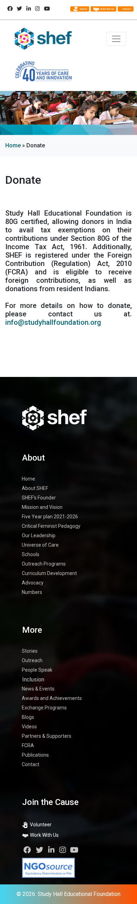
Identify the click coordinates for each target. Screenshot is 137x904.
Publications (35, 755)
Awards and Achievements (52, 698)
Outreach (32, 660)
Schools (30, 554)
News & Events (38, 689)
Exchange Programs (44, 707)
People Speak (37, 670)
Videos (29, 726)
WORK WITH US (107, 9)
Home (13, 145)
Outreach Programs (44, 564)
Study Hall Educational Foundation (79, 894)
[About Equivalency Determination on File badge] (48, 867)
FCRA (28, 745)
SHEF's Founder (39, 497)
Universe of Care (40, 545)
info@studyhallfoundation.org (53, 322)
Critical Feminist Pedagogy (51, 526)
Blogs (28, 717)
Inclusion (33, 679)
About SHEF (35, 488)
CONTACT (126, 9)
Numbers (32, 592)
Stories (30, 651)
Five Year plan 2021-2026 (50, 516)
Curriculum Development (49, 573)
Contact (30, 764)
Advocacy (33, 583)
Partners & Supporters (46, 736)
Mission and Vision (42, 507)
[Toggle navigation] (116, 39)
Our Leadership (39, 535)
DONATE (83, 9)
